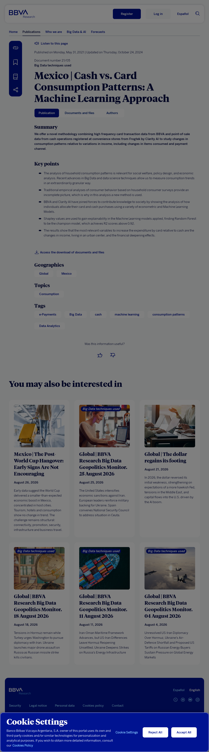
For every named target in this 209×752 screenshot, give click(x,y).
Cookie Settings (127, 732)
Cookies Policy (22, 745)
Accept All (184, 732)
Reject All (155, 732)
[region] (104, 732)
